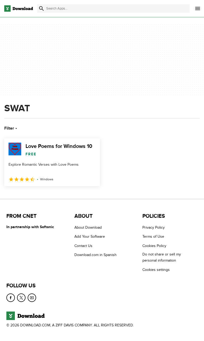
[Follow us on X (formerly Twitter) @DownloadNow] (21, 297)
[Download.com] (18, 8)
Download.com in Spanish (95, 255)
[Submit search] (41, 8)
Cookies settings (156, 269)
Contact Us (83, 246)
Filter (9, 128)
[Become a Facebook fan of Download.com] (10, 297)
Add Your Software (89, 236)
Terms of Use (153, 236)
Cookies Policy (154, 246)
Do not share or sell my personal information (161, 257)
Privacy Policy (153, 227)
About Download (88, 227)
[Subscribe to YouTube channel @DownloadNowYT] (32, 297)
